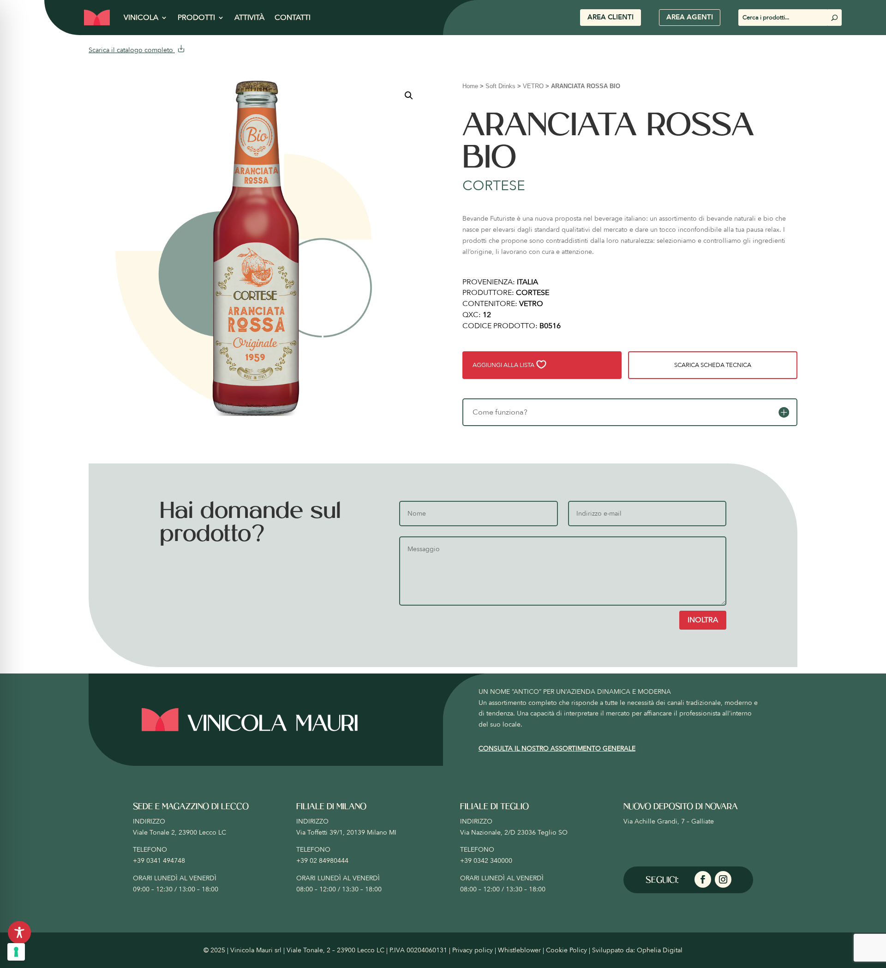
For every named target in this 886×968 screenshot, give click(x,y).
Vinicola (141, 17)
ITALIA (527, 282)
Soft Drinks (500, 86)
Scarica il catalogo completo (132, 50)
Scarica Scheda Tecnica (712, 365)
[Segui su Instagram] (723, 879)
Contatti (293, 17)
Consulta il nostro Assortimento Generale (557, 748)
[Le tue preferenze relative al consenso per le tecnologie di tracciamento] (16, 952)
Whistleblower (519, 950)
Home (470, 86)
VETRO (533, 86)
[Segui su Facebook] (702, 879)
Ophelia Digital (659, 950)
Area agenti (689, 17)
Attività (249, 17)
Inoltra (703, 620)
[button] (409, 95)
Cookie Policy (566, 950)
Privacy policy (472, 950)
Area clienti (610, 17)
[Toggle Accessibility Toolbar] (19, 932)
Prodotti (196, 17)
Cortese (493, 185)
